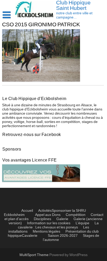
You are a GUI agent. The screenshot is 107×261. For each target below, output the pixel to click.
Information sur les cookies (48, 223)
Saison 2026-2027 (63, 236)
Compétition (75, 215)
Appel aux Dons (48, 215)
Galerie (62, 219)
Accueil (27, 211)
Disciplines (42, 219)
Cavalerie (29, 236)
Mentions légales (46, 231)
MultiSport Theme (34, 255)
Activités (45, 211)
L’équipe (82, 223)
